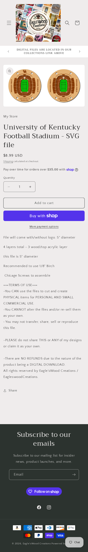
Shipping (8, 161)
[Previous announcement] (8, 51)
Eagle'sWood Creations (37, 543)
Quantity (9, 177)
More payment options (44, 226)
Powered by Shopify (63, 543)
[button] (9, 23)
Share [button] (13, 390)
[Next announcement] (80, 51)
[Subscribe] (74, 474)
